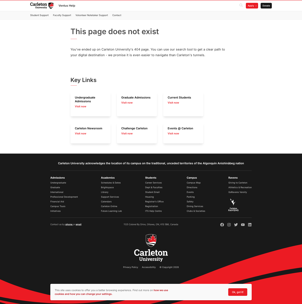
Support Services (110, 196)
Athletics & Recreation (240, 187)
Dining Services (195, 206)
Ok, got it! (237, 292)
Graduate (55, 187)
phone (69, 224)
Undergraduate (58, 182)
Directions (192, 187)
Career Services (153, 182)
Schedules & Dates (111, 182)
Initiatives (55, 211)
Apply (251, 5)
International (56, 192)
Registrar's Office (154, 201)
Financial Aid (57, 201)
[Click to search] (241, 5)
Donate (266, 5)
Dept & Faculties (153, 187)
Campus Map (194, 182)
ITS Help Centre (153, 211)
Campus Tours (57, 206)
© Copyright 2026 (169, 267)
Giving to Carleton (237, 182)
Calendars (106, 201)
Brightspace (107, 187)
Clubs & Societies (196, 211)
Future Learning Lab (111, 211)
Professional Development (64, 196)
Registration (151, 206)
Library (104, 192)
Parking (191, 196)
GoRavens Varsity (237, 192)
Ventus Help (67, 5)
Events (190, 192)
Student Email (152, 192)
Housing (149, 196)
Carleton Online (109, 206)
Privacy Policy (130, 267)
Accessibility (149, 267)
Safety (190, 201)
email (78, 224)
